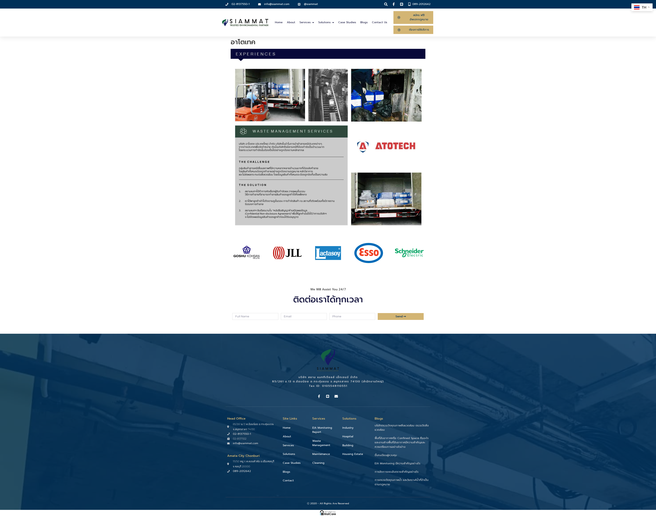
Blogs (364, 22)
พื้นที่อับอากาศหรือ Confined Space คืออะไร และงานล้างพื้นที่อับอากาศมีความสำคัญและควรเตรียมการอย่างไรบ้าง (401, 442)
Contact (288, 480)
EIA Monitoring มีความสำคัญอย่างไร (397, 463)
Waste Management (321, 443)
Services (305, 22)
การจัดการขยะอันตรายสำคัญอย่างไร (396, 472)
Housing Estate (352, 454)
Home (279, 22)
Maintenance (321, 454)
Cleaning (318, 463)
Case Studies (347, 22)
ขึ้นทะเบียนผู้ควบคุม (386, 455)
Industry (347, 428)
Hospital (347, 436)
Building (347, 445)
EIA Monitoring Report (322, 430)
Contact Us (379, 22)
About (291, 22)
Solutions (324, 22)
